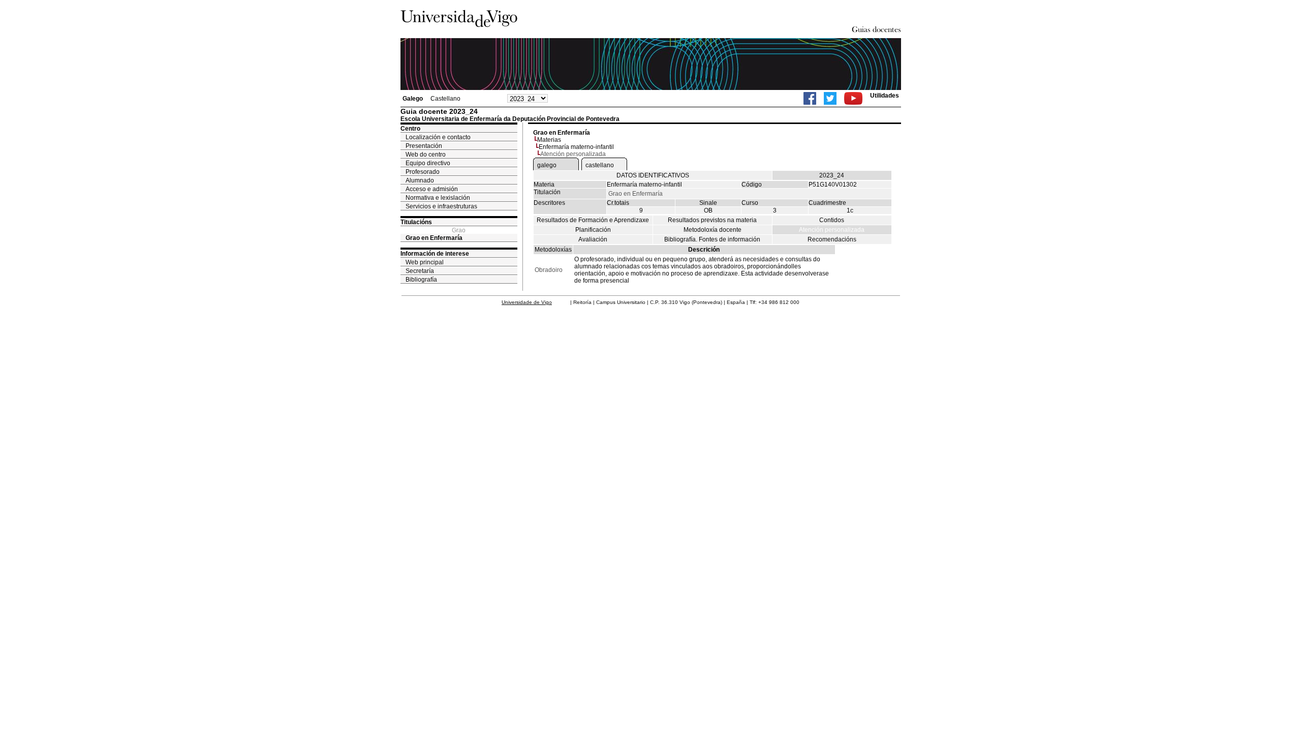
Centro (410, 128)
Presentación (424, 145)
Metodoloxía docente (712, 229)
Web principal (425, 262)
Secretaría (420, 270)
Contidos (831, 220)
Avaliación (592, 239)
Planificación (593, 229)
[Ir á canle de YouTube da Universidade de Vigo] (853, 98)
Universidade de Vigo (527, 302)
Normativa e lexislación (438, 197)
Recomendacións (832, 239)
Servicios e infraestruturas (441, 206)
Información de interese (434, 253)
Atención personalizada (831, 229)
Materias (549, 139)
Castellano (445, 98)
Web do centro (426, 154)
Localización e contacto (438, 137)
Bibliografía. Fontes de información (712, 239)
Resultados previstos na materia (712, 220)
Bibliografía (421, 279)
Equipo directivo (428, 163)
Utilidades (884, 95)
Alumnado (420, 180)
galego (546, 165)
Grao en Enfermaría (434, 237)
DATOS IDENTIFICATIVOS (652, 175)
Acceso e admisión (432, 189)
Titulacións (416, 222)
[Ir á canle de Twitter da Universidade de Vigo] (830, 98)
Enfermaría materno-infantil (576, 146)
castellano (599, 165)
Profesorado (423, 171)
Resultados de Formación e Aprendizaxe (593, 220)
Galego (412, 98)
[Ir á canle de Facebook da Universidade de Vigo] (809, 98)
